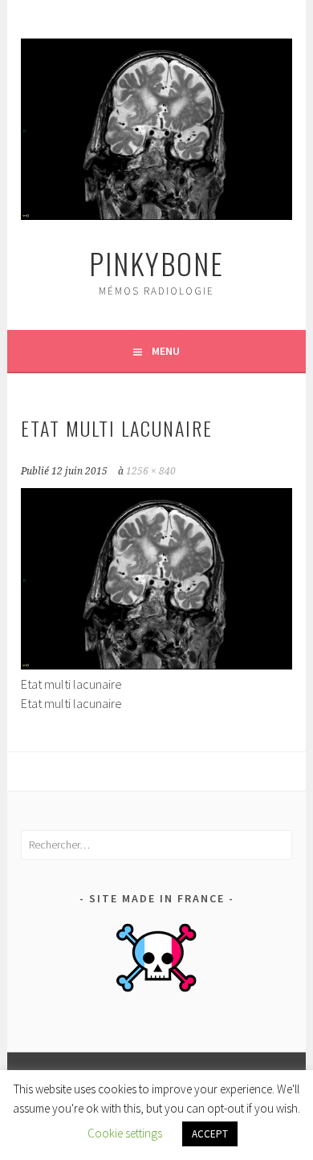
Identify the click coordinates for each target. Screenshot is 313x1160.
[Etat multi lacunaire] (156, 665)
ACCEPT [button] (210, 1134)
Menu (166, 351)
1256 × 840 (151, 471)
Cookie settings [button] (124, 1133)
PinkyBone (156, 263)
